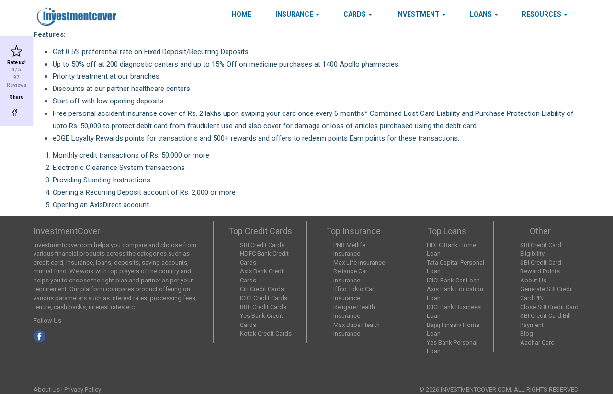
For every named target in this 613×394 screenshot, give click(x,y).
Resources (542, 14)
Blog (526, 333)
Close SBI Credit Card (549, 307)
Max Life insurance (359, 262)
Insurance (295, 14)
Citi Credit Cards (262, 289)
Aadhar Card (537, 342)
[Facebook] (16, 112)
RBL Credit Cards (263, 307)
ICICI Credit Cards (263, 298)
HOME (241, 14)
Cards (355, 14)
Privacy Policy (82, 389)
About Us (533, 280)
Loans (481, 14)
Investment (418, 14)
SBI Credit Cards (262, 244)
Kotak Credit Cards (266, 333)
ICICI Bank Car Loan (453, 280)
